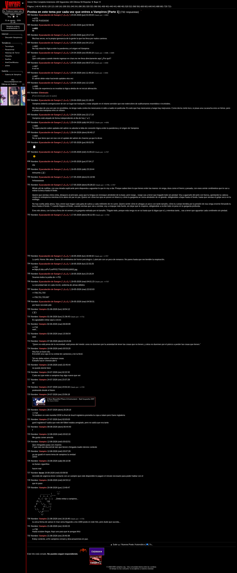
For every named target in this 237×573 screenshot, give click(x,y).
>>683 (35, 28)
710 (28, 317)
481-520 (124, 6)
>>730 (35, 529)
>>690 (105, 63)
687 (28, 53)
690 (28, 83)
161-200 (62, 6)
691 (28, 93)
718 (28, 387)
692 (28, 100)
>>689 (111, 53)
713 (28, 341)
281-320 (86, 6)
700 (28, 177)
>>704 (106, 215)
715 (28, 365)
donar (18, 14)
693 (28, 114)
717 (28, 380)
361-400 (101, 6)
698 (28, 161)
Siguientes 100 (66, 2)
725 (28, 451)
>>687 (35, 66)
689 (28, 73)
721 (28, 419)
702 (28, 215)
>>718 (35, 413)
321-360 (93, 6)
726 (28, 461)
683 (28, 15)
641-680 (156, 6)
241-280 (78, 6)
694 (28, 122)
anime (7, 66)
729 (28, 488)
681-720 (163, 6)
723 (28, 434)
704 (28, 264)
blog (9, 17)
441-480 (117, 6)
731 (28, 526)
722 (28, 427)
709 (28, 309)
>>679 (35, 18)
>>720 (81, 387)
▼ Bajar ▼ (96, 2)
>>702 (35, 267)
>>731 (81, 519)
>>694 (105, 73)
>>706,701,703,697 (40, 297)
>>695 (106, 123)
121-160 (55, 6)
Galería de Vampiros (13, 74)
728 (28, 480)
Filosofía (8, 56)
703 (28, 256)
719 (28, 394)
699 (28, 169)
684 (28, 25)
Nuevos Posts (127, 544)
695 (28, 132)
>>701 (58, 277)
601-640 (148, 6)
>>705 (107, 185)
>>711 (82, 317)
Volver (30, 2)
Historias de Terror (12, 53)
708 (28, 301)
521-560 (132, 6)
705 (28, 274)
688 (28, 63)
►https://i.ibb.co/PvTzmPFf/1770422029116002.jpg (54, 269)
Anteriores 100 (52, 2)
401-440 (109, 6)
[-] (23, 84)
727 (28, 473)
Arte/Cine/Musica (11, 62)
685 (28, 35)
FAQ (6, 14)
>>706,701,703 (38, 293)
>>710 (35, 327)
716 (28, 372)
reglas (12, 14)
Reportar (87, 2)
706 (28, 281)
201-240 (70, 6)
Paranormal (9, 50)
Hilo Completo (39, 2)
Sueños (8, 59)
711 (28, 324)
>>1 (34, 56)
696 (28, 142)
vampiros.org (120, 567)
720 (28, 410)
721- (170, 6)
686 (28, 43)
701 (28, 185)
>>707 (106, 152)
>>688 (105, 53)
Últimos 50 (78, 2)
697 (28, 152)
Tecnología (9, 46)
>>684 (105, 15)
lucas (41, 473)
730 (28, 519)
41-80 (41, 6)
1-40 (37, 6)
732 (28, 536)
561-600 (140, 6)
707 (28, 289)
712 (28, 334)
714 (28, 348)
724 (28, 442)
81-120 (48, 6)
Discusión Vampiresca (13, 37)
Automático (140, 544)
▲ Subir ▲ (115, 544)
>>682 (35, 46)
